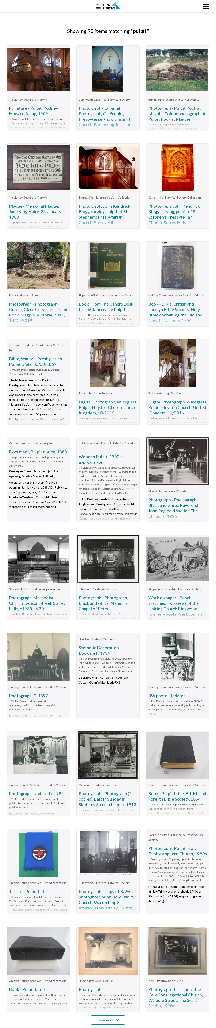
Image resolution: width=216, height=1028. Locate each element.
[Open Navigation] (189, 6)
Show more (106, 1020)
